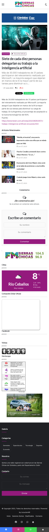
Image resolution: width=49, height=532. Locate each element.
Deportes (39, 445)
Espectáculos (17, 445)
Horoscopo (22, 391)
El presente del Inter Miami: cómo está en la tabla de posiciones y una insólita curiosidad (31, 166)
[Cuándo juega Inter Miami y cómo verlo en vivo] (8, 179)
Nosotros (5, 456)
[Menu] (3, 5)
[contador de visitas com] (14, 354)
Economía (5, 54)
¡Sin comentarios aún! (24, 200)
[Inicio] (24, 4)
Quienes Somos (18, 516)
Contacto (5, 471)
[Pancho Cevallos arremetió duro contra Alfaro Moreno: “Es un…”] (8, 153)
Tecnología (29, 445)
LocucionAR (25, 512)
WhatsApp (29, 93)
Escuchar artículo (20, 54)
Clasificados (29, 516)
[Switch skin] (46, 5)
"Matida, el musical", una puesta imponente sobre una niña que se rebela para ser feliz (31, 140)
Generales (6, 445)
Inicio (9, 516)
